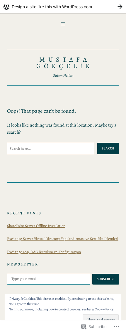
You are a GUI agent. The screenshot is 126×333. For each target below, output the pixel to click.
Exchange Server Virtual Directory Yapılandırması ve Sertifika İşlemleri (62, 238)
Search (108, 148)
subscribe (106, 279)
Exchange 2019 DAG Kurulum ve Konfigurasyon (44, 251)
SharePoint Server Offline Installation (36, 225)
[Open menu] (63, 23)
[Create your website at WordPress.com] (63, 6)
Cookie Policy (104, 309)
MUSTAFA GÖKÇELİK (64, 62)
